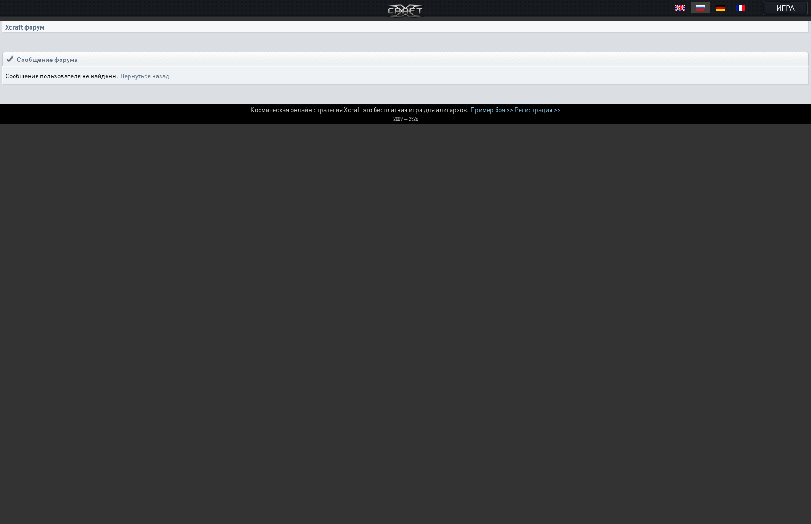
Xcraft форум (24, 27)
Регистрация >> (537, 109)
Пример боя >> (491, 109)
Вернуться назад (144, 75)
